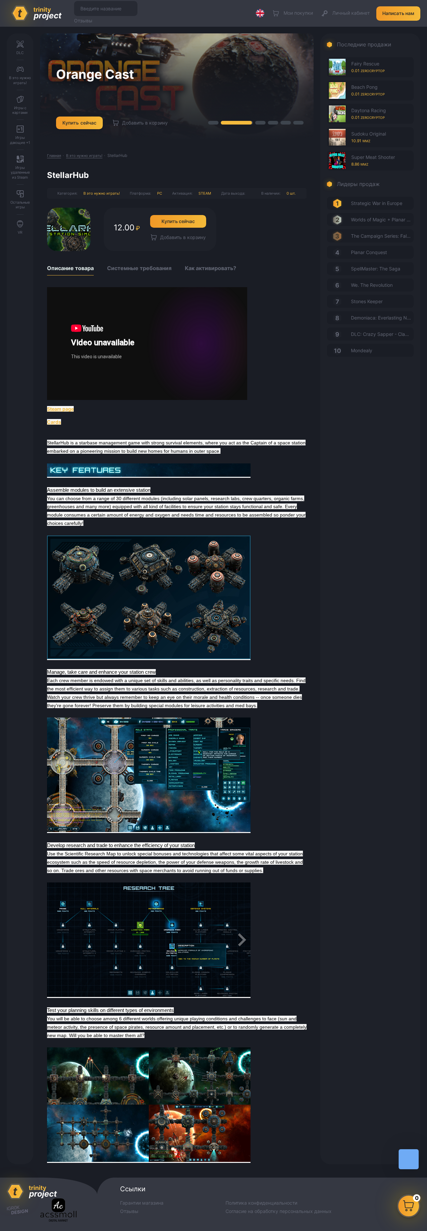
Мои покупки (298, 13)
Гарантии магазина (141, 1203)
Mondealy (361, 350)
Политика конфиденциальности (261, 1203)
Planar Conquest (369, 252)
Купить (79, 123)
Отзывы (83, 20)
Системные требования (139, 268)
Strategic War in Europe (376, 203)
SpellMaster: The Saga (375, 268)
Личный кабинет (351, 13)
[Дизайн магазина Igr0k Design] (17, 1210)
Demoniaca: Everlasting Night (382, 318)
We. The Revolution (372, 285)
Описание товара (70, 268)
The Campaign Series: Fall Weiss (382, 236)
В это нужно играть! (101, 193)
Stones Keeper (367, 301)
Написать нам (398, 13)
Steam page (60, 409)
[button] (213, 123)
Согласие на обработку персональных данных (279, 1211)
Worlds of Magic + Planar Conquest (382, 219)
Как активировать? (210, 268)
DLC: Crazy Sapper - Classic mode (382, 334)
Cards (54, 422)
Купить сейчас (178, 221)
